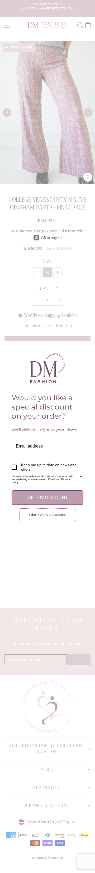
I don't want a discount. (47, 515)
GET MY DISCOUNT (48, 497)
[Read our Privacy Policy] (80, 477)
